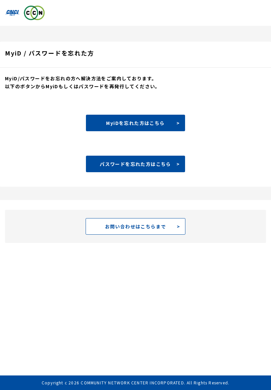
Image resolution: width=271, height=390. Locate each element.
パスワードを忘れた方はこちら (135, 164)
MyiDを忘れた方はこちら (135, 123)
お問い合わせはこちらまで (135, 226)
